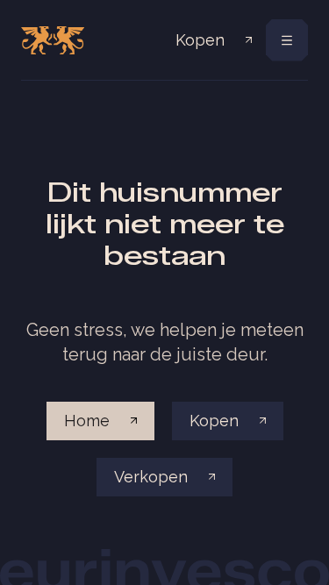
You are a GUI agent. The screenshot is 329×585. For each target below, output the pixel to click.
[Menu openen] (287, 40)
